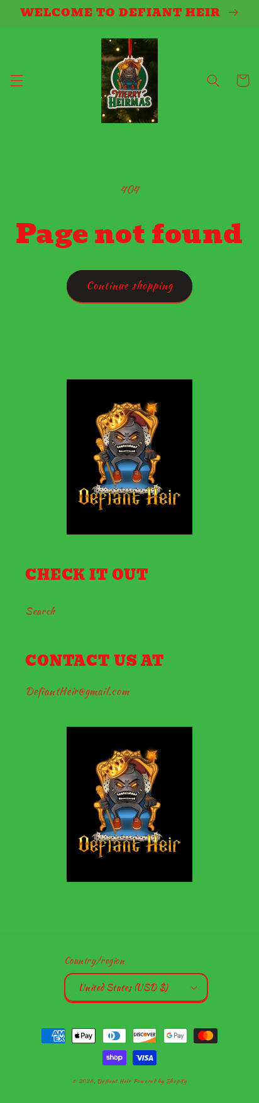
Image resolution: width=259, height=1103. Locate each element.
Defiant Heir (115, 1081)
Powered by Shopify (160, 1081)
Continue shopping (129, 285)
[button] (16, 80)
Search (40, 610)
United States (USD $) (123, 987)
